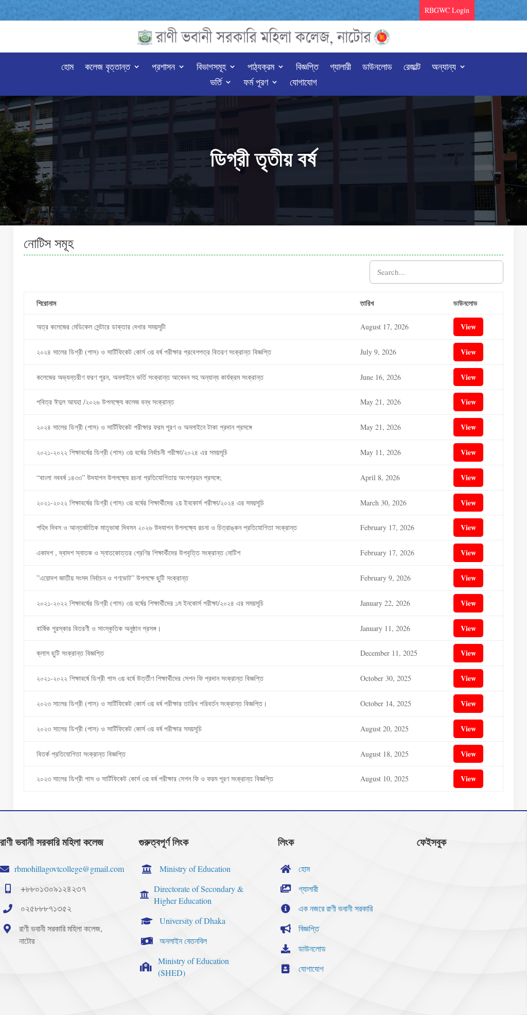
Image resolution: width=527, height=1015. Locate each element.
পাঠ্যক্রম (261, 68)
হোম (67, 68)
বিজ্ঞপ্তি (307, 68)
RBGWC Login (447, 10)
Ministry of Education (195, 868)
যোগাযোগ (303, 83)
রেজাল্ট (411, 68)
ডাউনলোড (377, 68)
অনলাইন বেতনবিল (183, 940)
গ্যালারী (340, 68)
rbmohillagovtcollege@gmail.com (69, 868)
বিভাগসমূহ (211, 68)
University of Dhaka (192, 920)
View (468, 326)
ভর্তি (216, 83)
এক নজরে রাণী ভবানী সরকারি (335, 908)
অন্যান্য (444, 68)
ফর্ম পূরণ (255, 83)
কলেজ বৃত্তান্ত (107, 68)
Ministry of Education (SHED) (193, 966)
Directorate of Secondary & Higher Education (198, 894)
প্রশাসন (163, 68)
